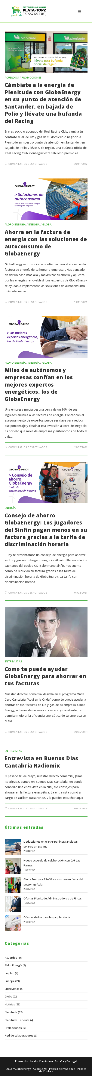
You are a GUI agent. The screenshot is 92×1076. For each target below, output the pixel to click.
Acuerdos (12, 77)
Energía (34, 224)
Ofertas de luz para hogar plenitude (47, 917)
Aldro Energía (15, 224)
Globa (47, 224)
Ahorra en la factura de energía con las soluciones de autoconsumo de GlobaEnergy (46, 242)
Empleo (9, 973)
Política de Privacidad (62, 1069)
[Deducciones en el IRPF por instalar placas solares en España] (13, 847)
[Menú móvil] (79, 11)
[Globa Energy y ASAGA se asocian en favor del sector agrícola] (13, 885)
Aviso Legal (40, 1069)
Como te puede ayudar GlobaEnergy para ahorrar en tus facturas (45, 676)
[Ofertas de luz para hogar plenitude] (13, 923)
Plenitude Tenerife (17, 1020)
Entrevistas (13, 661)
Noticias (10, 1004)
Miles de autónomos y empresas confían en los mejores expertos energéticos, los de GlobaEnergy (39, 384)
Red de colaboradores (19, 1035)
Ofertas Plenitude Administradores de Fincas (53, 898)
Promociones (32, 77)
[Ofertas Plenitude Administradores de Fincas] (13, 904)
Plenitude (11, 1012)
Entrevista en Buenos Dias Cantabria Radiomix (41, 762)
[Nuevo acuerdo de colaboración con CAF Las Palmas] (13, 866)
